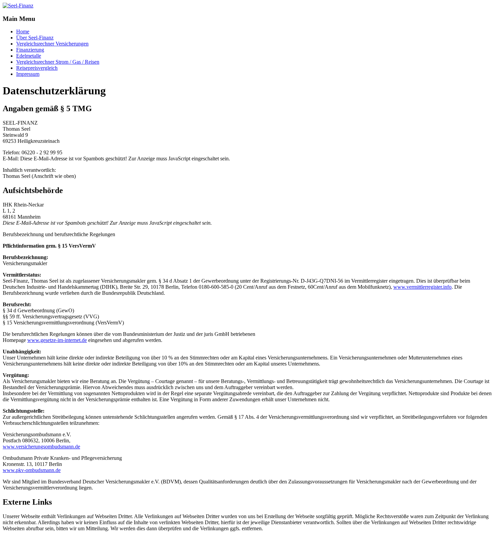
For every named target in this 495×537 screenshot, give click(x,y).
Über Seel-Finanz (35, 37)
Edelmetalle (28, 56)
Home (22, 31)
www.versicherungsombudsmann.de (41, 446)
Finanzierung (30, 50)
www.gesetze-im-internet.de (57, 340)
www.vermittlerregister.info (422, 287)
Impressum (27, 74)
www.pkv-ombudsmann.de (32, 470)
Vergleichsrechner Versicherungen (52, 43)
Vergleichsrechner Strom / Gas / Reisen (57, 62)
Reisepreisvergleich (37, 68)
